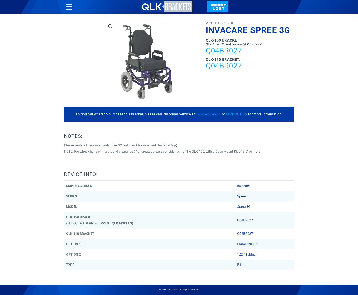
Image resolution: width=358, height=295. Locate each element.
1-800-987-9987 (208, 114)
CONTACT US (236, 114)
